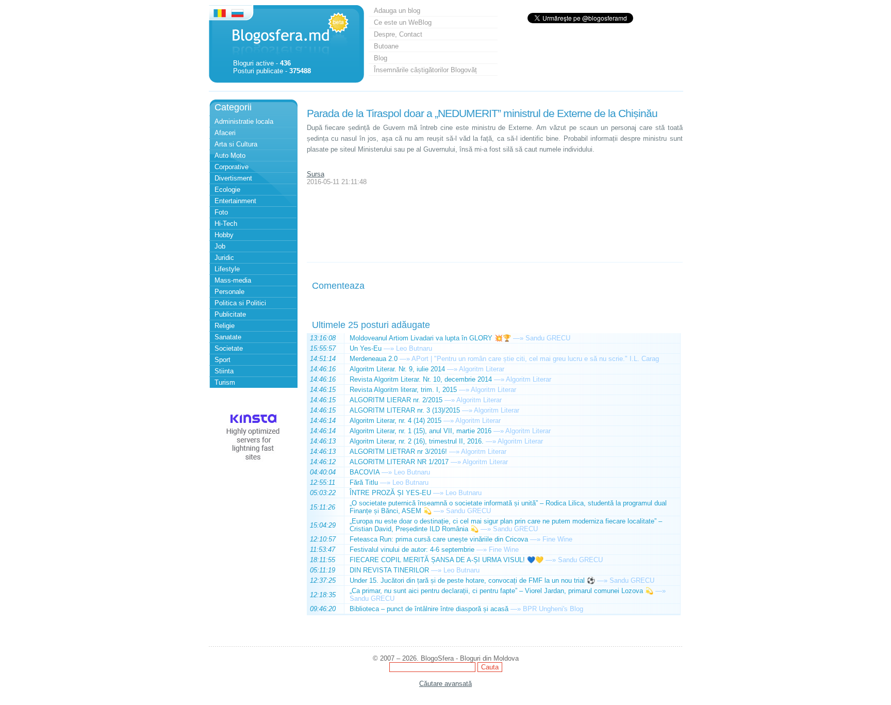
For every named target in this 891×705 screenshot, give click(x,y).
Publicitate (230, 314)
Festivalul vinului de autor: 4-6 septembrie (412, 549)
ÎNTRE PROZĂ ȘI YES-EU (390, 493)
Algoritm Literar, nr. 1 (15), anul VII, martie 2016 (420, 431)
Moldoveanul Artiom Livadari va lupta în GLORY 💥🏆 (430, 338)
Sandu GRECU (547, 338)
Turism (224, 382)
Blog (380, 58)
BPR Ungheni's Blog (553, 609)
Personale (229, 292)
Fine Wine (557, 539)
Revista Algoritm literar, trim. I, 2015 (403, 390)
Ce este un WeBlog (403, 22)
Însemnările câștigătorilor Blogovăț (425, 70)
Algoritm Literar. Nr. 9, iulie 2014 (397, 369)
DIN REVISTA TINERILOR (389, 570)
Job (219, 246)
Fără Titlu (364, 482)
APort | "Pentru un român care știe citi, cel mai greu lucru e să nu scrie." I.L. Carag (535, 359)
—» (518, 338)
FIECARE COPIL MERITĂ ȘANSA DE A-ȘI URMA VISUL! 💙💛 (446, 560)
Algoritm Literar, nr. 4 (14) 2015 (395, 420)
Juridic (224, 257)
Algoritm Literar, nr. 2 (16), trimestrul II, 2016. (417, 441)
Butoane (386, 46)
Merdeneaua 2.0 (374, 359)
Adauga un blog (397, 10)
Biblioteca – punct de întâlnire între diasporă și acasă (429, 609)
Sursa (315, 174)
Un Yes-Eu (366, 348)
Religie (224, 326)
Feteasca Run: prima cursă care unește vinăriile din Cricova (439, 539)
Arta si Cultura (235, 144)
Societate (228, 348)
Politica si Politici (240, 303)
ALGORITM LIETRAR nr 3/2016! (398, 451)
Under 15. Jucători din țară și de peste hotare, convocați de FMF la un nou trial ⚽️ (472, 580)
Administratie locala (243, 121)
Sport (222, 360)
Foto (221, 212)
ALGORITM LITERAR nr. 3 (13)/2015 (405, 410)
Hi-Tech (225, 223)
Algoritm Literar (481, 369)
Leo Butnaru (414, 348)
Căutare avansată (445, 683)
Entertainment (235, 201)
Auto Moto (229, 155)
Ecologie (227, 189)
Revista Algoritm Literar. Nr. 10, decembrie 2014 (421, 379)
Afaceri (225, 133)
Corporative (231, 167)
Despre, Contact (398, 34)
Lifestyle (227, 269)
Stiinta (224, 371)
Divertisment (233, 178)
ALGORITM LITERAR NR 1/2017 (399, 462)
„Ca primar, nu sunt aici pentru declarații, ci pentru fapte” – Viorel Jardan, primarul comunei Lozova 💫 (501, 591)
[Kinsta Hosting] (253, 464)
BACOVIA (365, 472)
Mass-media (232, 280)
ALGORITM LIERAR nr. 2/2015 (396, 400)
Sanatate (227, 337)
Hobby (224, 235)
